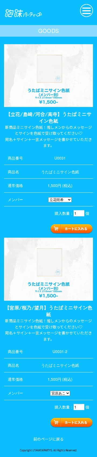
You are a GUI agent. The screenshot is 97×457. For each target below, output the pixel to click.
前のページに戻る (48, 439)
